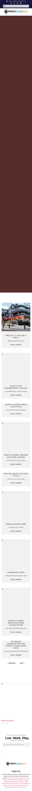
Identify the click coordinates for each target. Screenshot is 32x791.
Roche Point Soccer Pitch (16, 475)
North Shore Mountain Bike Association (16, 623)
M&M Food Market (7, 721)
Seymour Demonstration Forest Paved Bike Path (16, 645)
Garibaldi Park (16, 572)
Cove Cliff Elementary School (16, 387)
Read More (16, 345)
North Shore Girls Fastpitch (16, 406)
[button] (16, 15)
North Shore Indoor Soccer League (16, 456)
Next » (22, 663)
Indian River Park (16, 524)
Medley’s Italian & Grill (16, 336)
